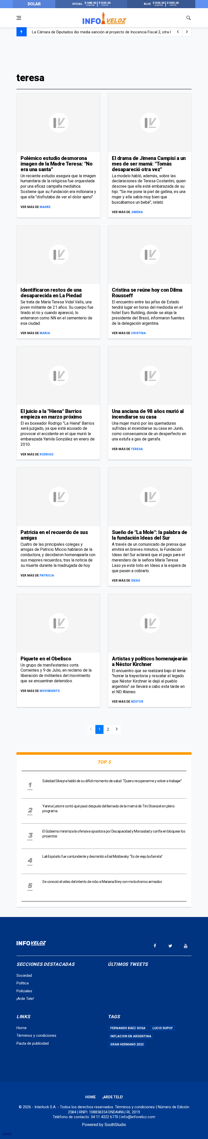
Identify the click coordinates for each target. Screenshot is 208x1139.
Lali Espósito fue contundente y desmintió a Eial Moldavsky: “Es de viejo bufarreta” (102, 856)
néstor (137, 701)
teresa (137, 449)
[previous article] (187, 31)
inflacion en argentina (130, 1036)
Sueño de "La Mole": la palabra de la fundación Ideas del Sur (149, 535)
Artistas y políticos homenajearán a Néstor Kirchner (149, 661)
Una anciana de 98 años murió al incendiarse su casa (148, 414)
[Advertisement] (104, 53)
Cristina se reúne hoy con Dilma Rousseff (147, 293)
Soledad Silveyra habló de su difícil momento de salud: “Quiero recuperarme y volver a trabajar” (112, 781)
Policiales (24, 991)
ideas (135, 580)
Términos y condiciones (36, 1035)
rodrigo (47, 454)
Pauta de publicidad (32, 1043)
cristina (138, 333)
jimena (137, 212)
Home (21, 1028)
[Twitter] (170, 946)
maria (45, 333)
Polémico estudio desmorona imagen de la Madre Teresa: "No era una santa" (56, 163)
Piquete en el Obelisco (46, 659)
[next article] (177, 31)
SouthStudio (115, 1124)
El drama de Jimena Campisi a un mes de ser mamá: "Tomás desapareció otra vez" (149, 163)
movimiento (50, 691)
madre (45, 207)
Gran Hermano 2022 (127, 1044)
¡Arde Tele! (25, 998)
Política (22, 983)
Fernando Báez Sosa (127, 1028)
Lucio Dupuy (162, 1028)
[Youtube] (186, 946)
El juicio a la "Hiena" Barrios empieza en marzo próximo (51, 414)
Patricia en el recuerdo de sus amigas (54, 535)
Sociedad (24, 975)
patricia (47, 575)
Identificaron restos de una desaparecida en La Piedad (51, 293)
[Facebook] (155, 946)
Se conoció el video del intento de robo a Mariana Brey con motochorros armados (102, 882)
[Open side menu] (18, 17)
